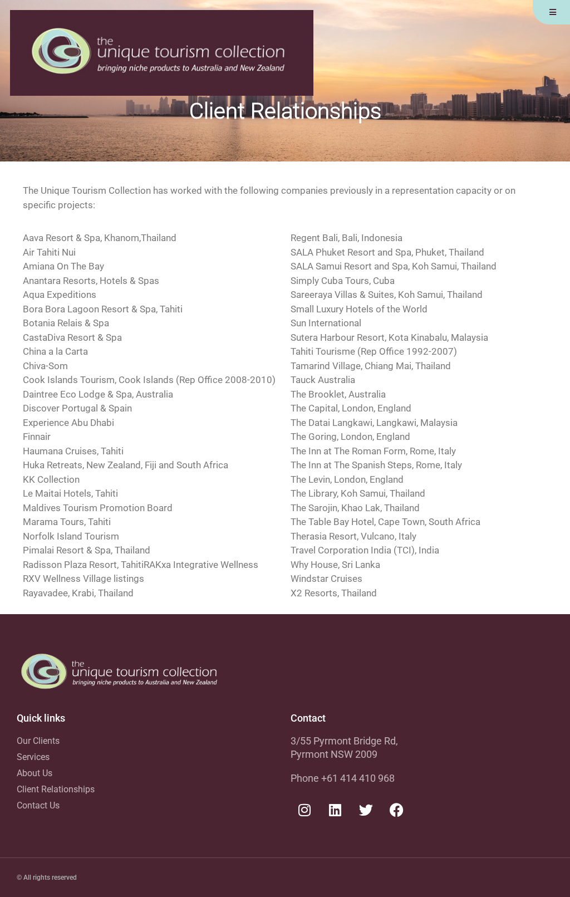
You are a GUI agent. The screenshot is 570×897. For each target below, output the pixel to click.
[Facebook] (396, 810)
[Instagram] (304, 810)
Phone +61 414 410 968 (343, 778)
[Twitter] (366, 810)
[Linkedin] (335, 810)
